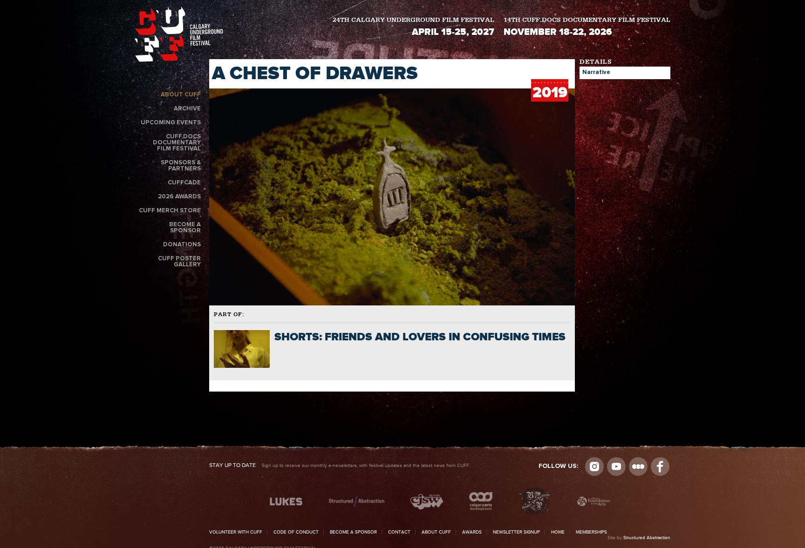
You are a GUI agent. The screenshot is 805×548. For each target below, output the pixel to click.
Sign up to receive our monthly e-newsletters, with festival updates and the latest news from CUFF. (339, 465)
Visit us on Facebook (660, 466)
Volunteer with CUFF (235, 532)
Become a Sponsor (185, 228)
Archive (187, 109)
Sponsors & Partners (181, 166)
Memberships (591, 532)
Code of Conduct (296, 532)
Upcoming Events (171, 123)
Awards (472, 532)
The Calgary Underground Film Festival (179, 36)
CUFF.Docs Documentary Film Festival (177, 143)
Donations (182, 245)
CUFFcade (184, 183)
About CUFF (181, 95)
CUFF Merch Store (170, 211)
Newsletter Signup (516, 532)
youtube (616, 466)
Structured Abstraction (646, 538)
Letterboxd (638, 466)
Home (558, 532)
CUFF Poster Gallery (179, 262)
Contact (399, 532)
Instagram (594, 466)
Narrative (596, 72)
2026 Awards (179, 197)
